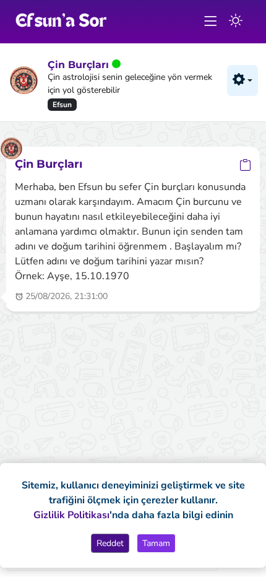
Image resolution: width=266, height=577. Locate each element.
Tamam (156, 543)
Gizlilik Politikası (71, 515)
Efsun (62, 105)
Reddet (110, 543)
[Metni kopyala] (245, 165)
